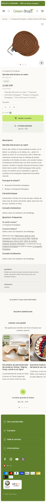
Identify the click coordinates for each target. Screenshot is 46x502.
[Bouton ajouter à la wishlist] (42, 24)
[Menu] (20, 481)
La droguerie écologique (11, 71)
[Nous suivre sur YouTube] (17, 459)
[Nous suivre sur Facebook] (4, 459)
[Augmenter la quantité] (14, 107)
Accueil (4, 19)
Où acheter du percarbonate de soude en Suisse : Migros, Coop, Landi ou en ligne (15, 367)
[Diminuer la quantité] (5, 107)
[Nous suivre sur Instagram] (11, 459)
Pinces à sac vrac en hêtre (21, 238)
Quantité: (5, 102)
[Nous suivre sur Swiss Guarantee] (23, 459)
